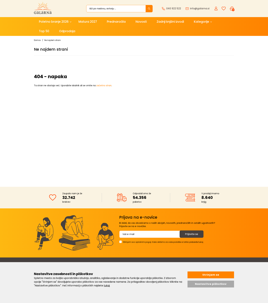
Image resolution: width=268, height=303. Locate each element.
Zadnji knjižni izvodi (170, 22)
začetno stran (104, 85)
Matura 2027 (87, 22)
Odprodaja (67, 31)
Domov (37, 40)
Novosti (141, 22)
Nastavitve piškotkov (211, 284)
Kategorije (201, 22)
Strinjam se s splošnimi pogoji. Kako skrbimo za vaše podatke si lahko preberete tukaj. (163, 242)
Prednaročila (116, 22)
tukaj (107, 285)
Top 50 (44, 31)
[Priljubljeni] (224, 9)
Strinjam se (210, 275)
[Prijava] (216, 8)
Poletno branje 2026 (54, 22)
